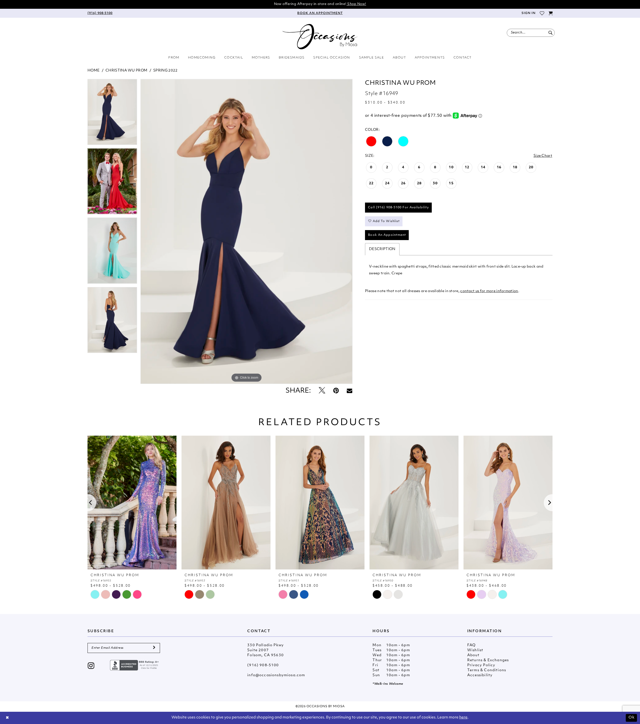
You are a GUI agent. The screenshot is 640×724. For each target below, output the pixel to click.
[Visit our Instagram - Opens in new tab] (91, 666)
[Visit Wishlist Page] (542, 13)
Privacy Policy (481, 665)
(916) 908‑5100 (263, 665)
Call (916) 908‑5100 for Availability (398, 207)
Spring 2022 (165, 71)
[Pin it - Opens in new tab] (336, 391)
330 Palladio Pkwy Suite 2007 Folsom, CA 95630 (265, 650)
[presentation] (132, 502)
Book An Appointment (387, 235)
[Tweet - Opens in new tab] (322, 391)
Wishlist (475, 650)
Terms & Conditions (486, 670)
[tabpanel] (112, 113)
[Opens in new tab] (135, 665)
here (463, 717)
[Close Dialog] (7, 717)
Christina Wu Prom (126, 71)
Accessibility (479, 675)
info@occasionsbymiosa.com (276, 675)
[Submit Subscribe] (154, 648)
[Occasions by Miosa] (320, 36)
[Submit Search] (550, 33)
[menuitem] (100, 13)
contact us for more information (489, 291)
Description (382, 249)
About (473, 655)
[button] (528, 13)
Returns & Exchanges (488, 660)
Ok (631, 717)
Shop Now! (356, 4)
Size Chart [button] (543, 156)
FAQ (471, 645)
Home (94, 71)
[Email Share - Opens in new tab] (349, 391)
